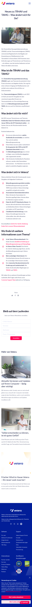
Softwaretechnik (5, 542)
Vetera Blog (4, 567)
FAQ (17, 545)
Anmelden (16, 338)
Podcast (3, 571)
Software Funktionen (6, 537)
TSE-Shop (3, 545)
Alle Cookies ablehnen (16, 602)
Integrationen (5, 540)
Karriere (3, 562)
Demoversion (19, 540)
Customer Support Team (8, 280)
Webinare (4, 569)
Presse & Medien (5, 564)
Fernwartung (19, 549)
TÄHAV (8, 270)
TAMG (15, 270)
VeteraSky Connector (21, 547)
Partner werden (5, 559)
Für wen (3, 535)
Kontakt (18, 537)
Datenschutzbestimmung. (13, 591)
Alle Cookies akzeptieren (16, 597)
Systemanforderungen (22, 542)
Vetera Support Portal (22, 535)
